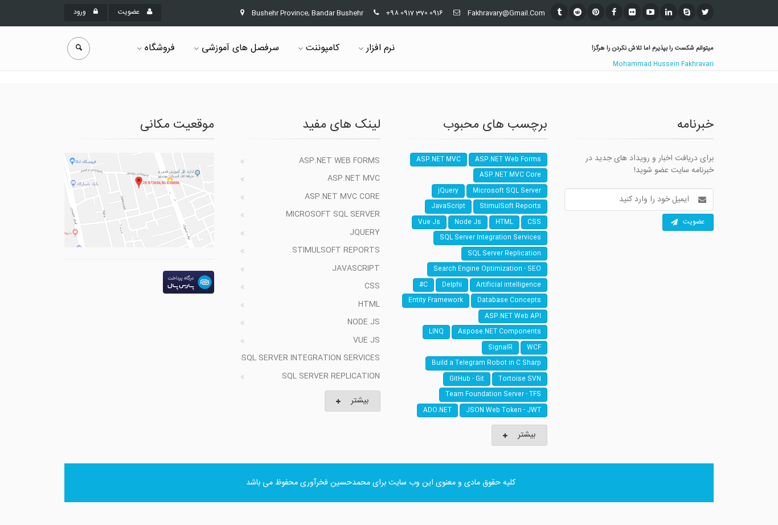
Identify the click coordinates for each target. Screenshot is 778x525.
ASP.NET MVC (353, 178)
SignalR (500, 348)
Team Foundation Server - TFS (493, 394)
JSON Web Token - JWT (503, 410)
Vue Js (366, 340)
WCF (534, 348)
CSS (372, 286)
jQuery (365, 232)
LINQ (436, 332)
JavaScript (356, 268)
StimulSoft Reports (336, 250)
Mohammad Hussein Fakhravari (663, 64)
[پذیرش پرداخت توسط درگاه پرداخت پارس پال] (139, 282)
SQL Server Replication (331, 376)
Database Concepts (509, 300)
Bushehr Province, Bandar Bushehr (307, 13)
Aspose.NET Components (499, 332)
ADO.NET (437, 410)
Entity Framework (435, 300)
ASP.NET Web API (513, 316)
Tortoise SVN (519, 379)
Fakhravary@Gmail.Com (506, 13)
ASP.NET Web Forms (339, 160)
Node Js (363, 322)
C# (423, 285)
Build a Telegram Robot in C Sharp (486, 363)
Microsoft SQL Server (333, 214)
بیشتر (359, 401)
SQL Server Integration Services (310, 358)
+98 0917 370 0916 (414, 13)
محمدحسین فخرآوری (335, 483)
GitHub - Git (466, 379)
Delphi (452, 285)
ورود (80, 12)
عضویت (129, 12)
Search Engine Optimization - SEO (487, 269)
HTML (369, 304)
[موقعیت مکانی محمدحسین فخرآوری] (139, 200)
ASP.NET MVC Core (342, 196)
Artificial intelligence (508, 285)
